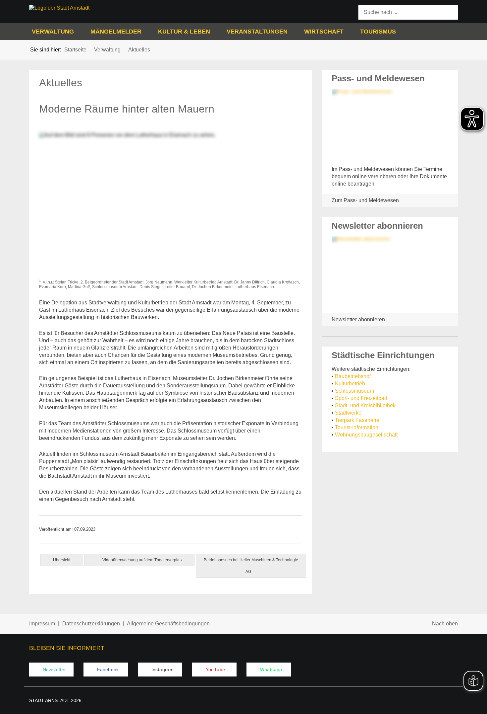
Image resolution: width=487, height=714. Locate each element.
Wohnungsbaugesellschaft (366, 434)
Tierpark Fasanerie (357, 420)
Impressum (42, 623)
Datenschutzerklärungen (91, 623)
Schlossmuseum (354, 391)
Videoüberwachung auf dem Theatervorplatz (142, 560)
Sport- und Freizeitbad (361, 398)
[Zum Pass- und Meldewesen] (390, 125)
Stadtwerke (348, 413)
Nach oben (445, 623)
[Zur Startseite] (79, 8)
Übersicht (61, 560)
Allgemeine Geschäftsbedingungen (168, 623)
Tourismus (378, 31)
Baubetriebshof (353, 376)
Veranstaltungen (257, 31)
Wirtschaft (324, 31)
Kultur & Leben (184, 31)
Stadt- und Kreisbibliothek (365, 405)
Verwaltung (53, 31)
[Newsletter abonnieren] (390, 272)
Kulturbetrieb (350, 383)
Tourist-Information (356, 427)
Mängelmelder (115, 31)
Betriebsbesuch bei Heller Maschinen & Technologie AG (251, 566)
